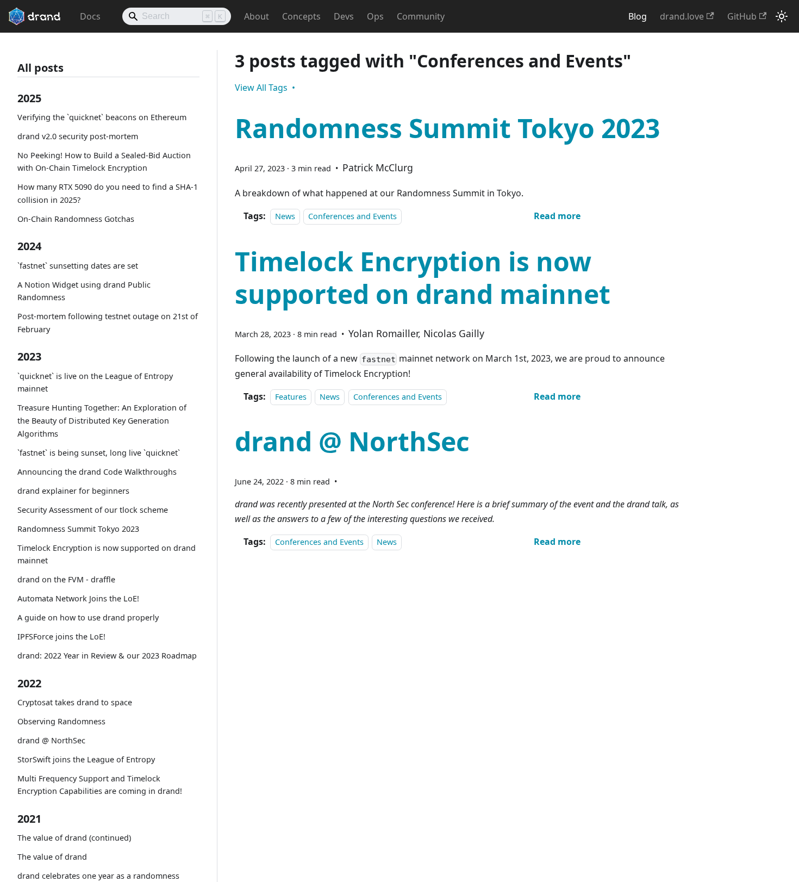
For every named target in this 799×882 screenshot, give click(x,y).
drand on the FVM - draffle (66, 579)
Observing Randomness (61, 721)
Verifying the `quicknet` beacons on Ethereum (101, 117)
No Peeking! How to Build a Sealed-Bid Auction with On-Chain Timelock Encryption (104, 161)
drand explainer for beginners (73, 491)
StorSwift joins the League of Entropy (86, 759)
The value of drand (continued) (74, 838)
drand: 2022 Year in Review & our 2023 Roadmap (107, 655)
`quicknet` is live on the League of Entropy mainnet (95, 382)
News (285, 216)
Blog (637, 16)
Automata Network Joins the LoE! (78, 598)
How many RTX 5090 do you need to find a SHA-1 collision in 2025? (107, 193)
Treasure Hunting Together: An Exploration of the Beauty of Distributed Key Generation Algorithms (101, 420)
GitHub (742, 16)
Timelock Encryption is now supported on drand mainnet (106, 554)
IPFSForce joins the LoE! (61, 636)
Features (291, 397)
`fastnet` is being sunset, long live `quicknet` (98, 453)
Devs (344, 16)
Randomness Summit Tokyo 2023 (78, 529)
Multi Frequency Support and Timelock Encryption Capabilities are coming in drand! (99, 785)
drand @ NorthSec (51, 740)
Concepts (301, 16)
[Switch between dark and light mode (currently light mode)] (781, 16)
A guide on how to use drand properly (88, 617)
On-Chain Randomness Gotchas (75, 219)
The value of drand (52, 857)
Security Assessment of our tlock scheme (92, 510)
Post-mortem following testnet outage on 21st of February (107, 322)
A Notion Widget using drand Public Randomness (84, 291)
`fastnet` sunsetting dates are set (77, 265)
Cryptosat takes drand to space (74, 702)
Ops (375, 16)
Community (421, 16)
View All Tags (261, 88)
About (256, 16)
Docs (90, 16)
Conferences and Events (352, 216)
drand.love (682, 16)
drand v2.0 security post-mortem (77, 136)
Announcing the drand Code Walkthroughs (97, 472)
